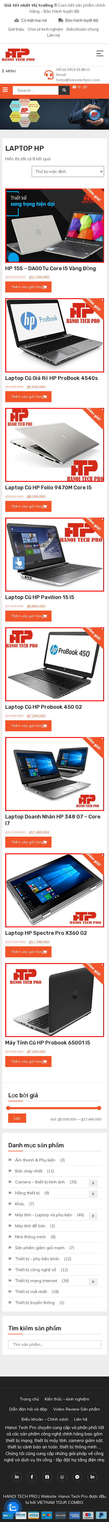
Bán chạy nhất (28, 1171)
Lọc (17, 1118)
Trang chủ (29, 1399)
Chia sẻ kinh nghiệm (45, 29)
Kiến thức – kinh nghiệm (67, 1399)
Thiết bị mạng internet (36, 1280)
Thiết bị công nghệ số (35, 1269)
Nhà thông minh (30, 1236)
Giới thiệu (16, 29)
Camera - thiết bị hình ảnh (40, 1182)
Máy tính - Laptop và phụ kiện (43, 1214)
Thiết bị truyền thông (35, 1302)
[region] (54, 114)
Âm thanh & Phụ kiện (35, 1160)
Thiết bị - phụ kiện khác (37, 1258)
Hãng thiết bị (27, 1192)
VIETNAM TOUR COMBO (60, 1502)
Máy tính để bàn (30, 1225)
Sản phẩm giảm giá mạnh (40, 1247)
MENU (11, 71)
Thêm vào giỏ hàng (27, 287)
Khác (19, 1203)
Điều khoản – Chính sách (45, 1419)
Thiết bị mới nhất (31, 1291)
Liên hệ (53, 35)
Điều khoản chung (83, 29)
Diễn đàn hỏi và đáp (28, 1409)
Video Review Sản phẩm (76, 1409)
